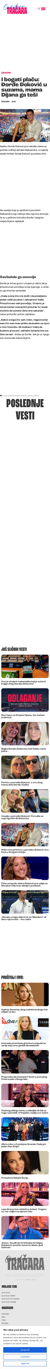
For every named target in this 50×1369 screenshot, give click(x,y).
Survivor (6, 1293)
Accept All (25, 1350)
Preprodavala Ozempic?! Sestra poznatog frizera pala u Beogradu (24, 1078)
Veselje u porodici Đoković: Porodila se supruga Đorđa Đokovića (22, 817)
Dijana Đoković (8, 396)
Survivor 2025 (8, 1296)
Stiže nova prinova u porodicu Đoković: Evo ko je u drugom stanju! (25, 851)
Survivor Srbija (9, 1302)
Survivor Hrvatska (10, 1299)
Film (3, 1317)
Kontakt (5, 1314)
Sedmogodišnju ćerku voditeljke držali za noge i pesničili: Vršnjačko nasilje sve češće (24, 1112)
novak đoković (33, 396)
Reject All (25, 1363)
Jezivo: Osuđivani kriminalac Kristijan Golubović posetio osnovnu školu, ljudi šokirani (22, 1245)
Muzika (5, 1323)
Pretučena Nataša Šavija (14, 1178)
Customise (25, 1357)
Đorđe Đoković (21, 396)
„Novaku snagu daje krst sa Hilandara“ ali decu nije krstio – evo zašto (23, 918)
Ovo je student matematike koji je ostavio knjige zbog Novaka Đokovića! (23, 683)
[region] (25, 1347)
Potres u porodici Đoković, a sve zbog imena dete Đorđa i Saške (22, 784)
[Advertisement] (25, 44)
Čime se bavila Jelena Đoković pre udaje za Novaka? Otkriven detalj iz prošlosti (24, 885)
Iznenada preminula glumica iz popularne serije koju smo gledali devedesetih (23, 1044)
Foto (4, 1320)
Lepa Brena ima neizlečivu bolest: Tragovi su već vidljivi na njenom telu (23, 1210)
